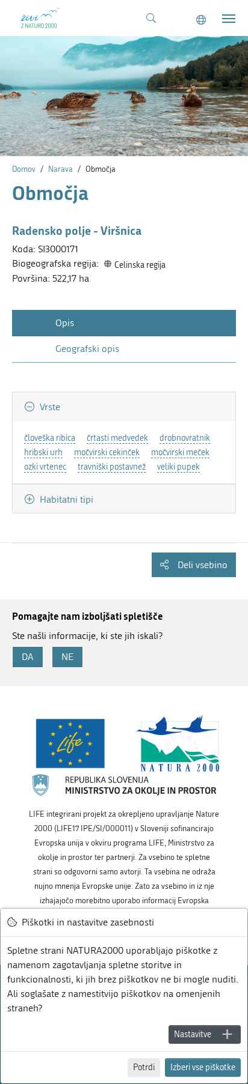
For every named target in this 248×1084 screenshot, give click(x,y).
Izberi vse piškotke (202, 1067)
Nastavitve (192, 1034)
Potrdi (144, 1067)
